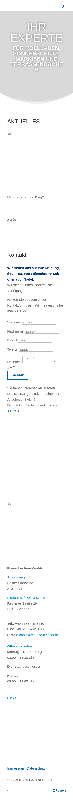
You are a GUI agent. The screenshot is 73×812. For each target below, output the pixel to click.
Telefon (12, 349)
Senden (17, 375)
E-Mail (12, 340)
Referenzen (16, 715)
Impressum (15, 768)
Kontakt (13, 721)
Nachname (15, 331)
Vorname (14, 322)
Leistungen (16, 704)
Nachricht (14, 362)
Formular (16, 411)
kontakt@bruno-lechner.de (39, 635)
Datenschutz (36, 768)
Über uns (14, 709)
